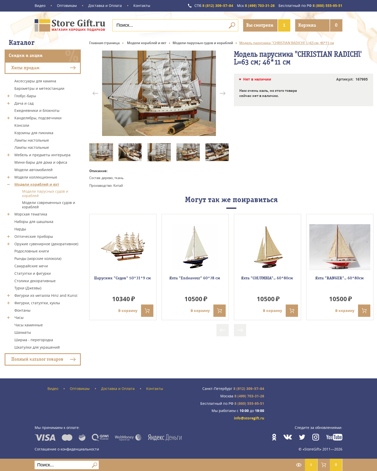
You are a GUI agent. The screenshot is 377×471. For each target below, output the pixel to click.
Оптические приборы (33, 236)
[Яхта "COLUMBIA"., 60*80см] (267, 247)
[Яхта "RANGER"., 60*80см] (339, 247)
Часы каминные (28, 324)
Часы (19, 317)
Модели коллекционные (35, 176)
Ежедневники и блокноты (36, 110)
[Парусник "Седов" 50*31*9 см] (122, 247)
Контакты (141, 6)
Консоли (21, 125)
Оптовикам (67, 6)
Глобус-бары (25, 95)
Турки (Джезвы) (27, 288)
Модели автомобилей (33, 169)
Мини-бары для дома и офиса (40, 162)
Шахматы (22, 332)
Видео (40, 6)
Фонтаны (22, 310)
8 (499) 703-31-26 (256, 6)
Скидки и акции (26, 55)
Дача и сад (24, 103)
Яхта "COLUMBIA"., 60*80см (267, 278)
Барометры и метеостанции (39, 88)
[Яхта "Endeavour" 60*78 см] (195, 247)
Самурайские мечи (31, 265)
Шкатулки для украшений (37, 347)
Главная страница (104, 43)
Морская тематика (30, 214)
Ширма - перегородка (33, 339)
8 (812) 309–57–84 (213, 6)
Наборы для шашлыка (33, 221)
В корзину (127, 310)
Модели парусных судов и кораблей (45, 193)
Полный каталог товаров (37, 359)
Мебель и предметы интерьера (42, 154)
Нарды (20, 229)
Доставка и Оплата (105, 6)
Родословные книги (31, 251)
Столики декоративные (35, 280)
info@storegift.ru (249, 418)
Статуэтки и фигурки (32, 273)
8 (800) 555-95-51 (310, 6)
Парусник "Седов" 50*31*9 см (123, 278)
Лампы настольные (31, 140)
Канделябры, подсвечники (38, 117)
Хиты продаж (25, 67)
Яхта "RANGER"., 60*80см (340, 278)
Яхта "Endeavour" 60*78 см (195, 278)
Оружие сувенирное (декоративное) (46, 243)
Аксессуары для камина (35, 80)
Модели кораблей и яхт (36, 184)
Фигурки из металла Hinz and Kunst (45, 295)
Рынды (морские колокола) (37, 258)
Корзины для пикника (33, 132)
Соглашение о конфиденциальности (67, 449)
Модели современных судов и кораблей (48, 204)
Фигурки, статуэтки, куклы (37, 302)
